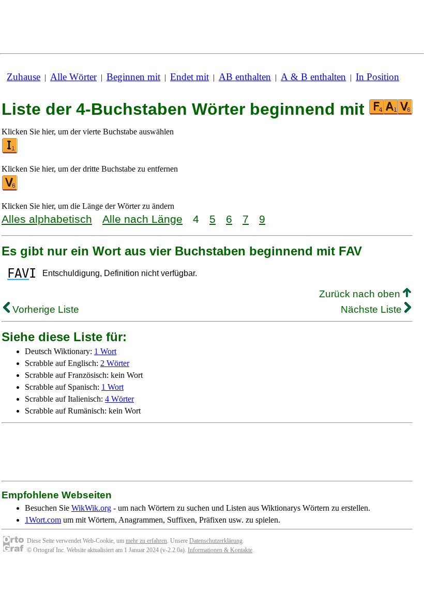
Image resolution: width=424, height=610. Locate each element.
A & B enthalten (313, 76)
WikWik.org (91, 508)
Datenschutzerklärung (216, 540)
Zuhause (23, 76)
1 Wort (105, 351)
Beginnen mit (133, 76)
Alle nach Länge (142, 219)
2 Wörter (114, 363)
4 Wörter (119, 398)
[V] (10, 188)
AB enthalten (245, 76)
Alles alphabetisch (47, 219)
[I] (10, 151)
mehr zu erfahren (146, 540)
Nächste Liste (372, 309)
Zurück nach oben (361, 293)
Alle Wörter (73, 76)
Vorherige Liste (44, 309)
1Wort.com (43, 519)
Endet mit (189, 76)
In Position (377, 76)
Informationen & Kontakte (220, 550)
